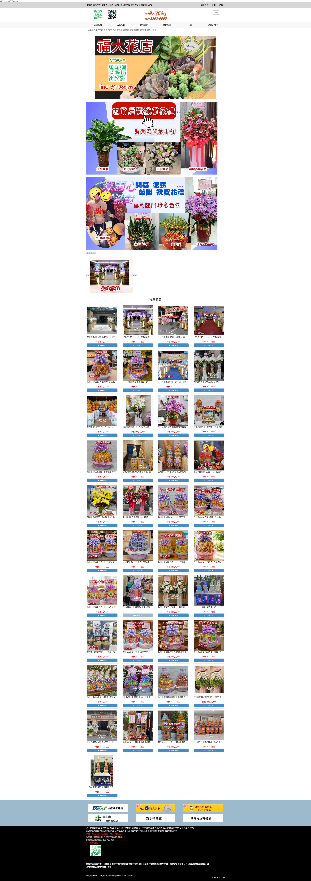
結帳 (221, 5)
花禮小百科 (213, 25)
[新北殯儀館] (155, 818)
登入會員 (204, 5)
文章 (190, 25)
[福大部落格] (203, 807)
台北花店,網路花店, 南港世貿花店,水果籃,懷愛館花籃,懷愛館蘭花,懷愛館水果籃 (118, 5)
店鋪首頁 (98, 25)
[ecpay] (108, 807)
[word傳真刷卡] (155, 807)
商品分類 (121, 25)
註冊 (214, 5)
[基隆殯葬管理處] (203, 818)
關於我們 (144, 25)
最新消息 (167, 25)
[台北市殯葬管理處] (108, 818)
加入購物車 (102, 345)
